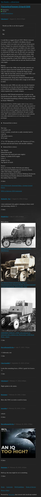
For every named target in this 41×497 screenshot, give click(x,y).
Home (3, 487)
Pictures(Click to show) (10, 123)
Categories (9, 487)
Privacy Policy (5, 490)
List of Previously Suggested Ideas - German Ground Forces (16, 186)
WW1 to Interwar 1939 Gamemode (11, 191)
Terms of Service (31, 487)
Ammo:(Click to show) (10, 147)
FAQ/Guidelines (19, 487)
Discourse (11, 494)
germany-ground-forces (7, 13)
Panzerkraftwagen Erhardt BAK (15, 6)
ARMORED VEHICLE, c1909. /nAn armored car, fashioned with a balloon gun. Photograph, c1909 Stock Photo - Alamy (17, 335)
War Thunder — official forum (10, 2)
